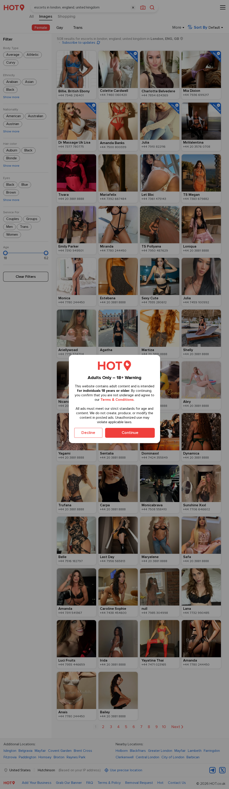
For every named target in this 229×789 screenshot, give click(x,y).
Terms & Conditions (117, 399)
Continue (130, 432)
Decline (88, 432)
